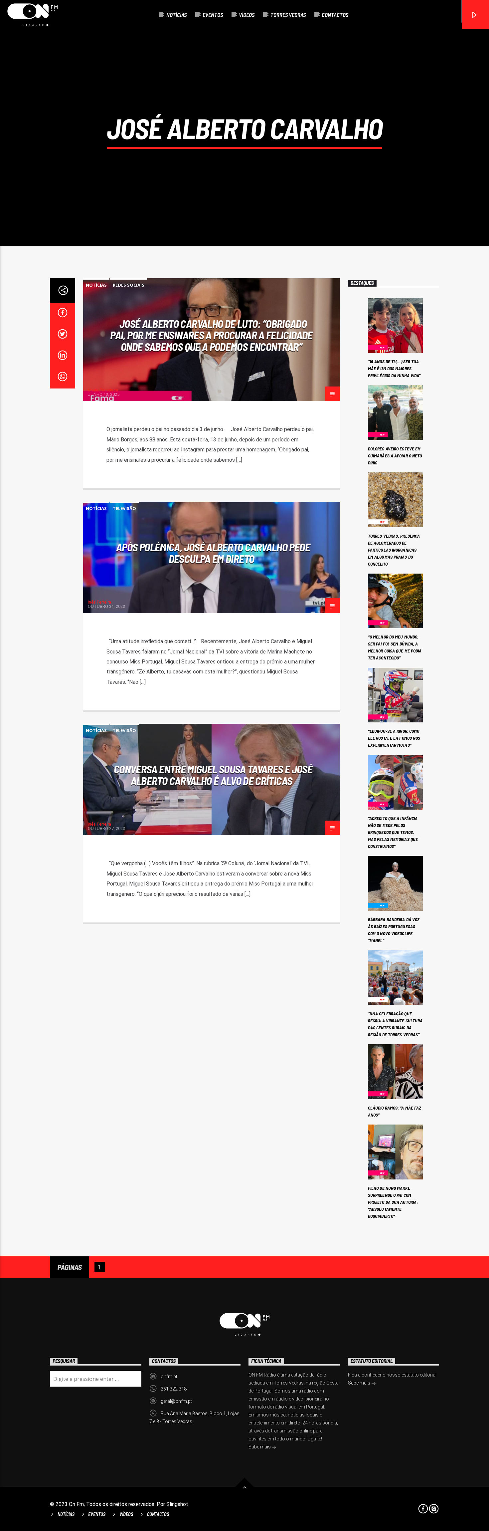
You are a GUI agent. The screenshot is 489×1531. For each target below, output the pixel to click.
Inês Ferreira (99, 602)
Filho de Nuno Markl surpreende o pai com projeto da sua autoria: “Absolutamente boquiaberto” (393, 1202)
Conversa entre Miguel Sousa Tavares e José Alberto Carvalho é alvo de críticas (213, 775)
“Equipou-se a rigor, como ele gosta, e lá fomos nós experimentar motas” (394, 738)
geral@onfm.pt (176, 1401)
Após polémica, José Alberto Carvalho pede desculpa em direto (213, 553)
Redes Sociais (128, 285)
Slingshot (177, 1504)
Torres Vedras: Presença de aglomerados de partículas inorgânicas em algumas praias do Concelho (394, 550)
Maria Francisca (103, 389)
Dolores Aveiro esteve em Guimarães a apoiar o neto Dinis (395, 455)
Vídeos (246, 14)
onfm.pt (169, 1376)
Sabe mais (260, 1446)
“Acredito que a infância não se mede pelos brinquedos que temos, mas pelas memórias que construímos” (393, 832)
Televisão (124, 508)
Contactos (335, 14)
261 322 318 (174, 1389)
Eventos (213, 14)
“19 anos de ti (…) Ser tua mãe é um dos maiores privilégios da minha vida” (394, 368)
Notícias (176, 14)
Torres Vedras (288, 14)
